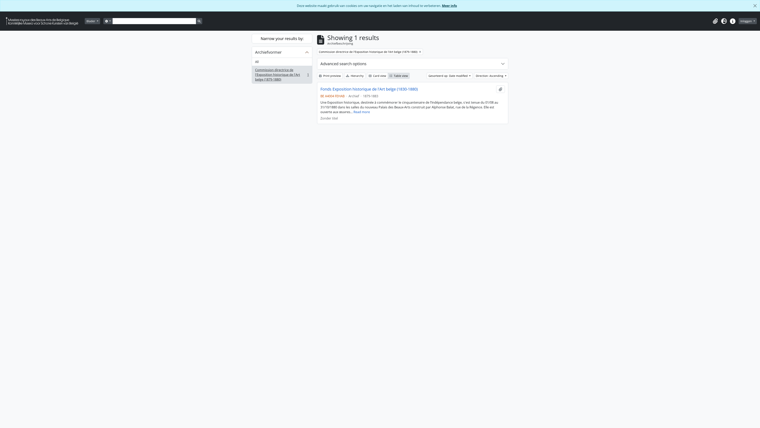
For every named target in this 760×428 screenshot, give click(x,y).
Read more (361, 112)
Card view (379, 76)
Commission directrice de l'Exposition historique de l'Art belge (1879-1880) (282, 75)
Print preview (331, 76)
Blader (91, 21)
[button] (715, 21)
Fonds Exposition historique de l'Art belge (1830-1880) (369, 89)
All (257, 62)
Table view (400, 76)
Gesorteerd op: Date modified (448, 76)
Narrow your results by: (282, 38)
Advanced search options (343, 63)
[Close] (755, 5)
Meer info (449, 6)
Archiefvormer (268, 52)
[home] (43, 21)
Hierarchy (357, 76)
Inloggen (746, 21)
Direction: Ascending (490, 76)
